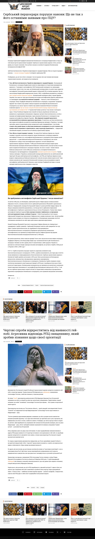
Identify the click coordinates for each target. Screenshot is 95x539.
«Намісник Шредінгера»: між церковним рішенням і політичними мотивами (80, 52)
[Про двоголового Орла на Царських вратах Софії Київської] (76, 34)
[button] (70, 1)
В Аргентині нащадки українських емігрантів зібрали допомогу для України (79, 70)
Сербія (36, 285)
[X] (84, 1)
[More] (61, 291)
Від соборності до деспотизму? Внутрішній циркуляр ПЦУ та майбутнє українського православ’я (79, 61)
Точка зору (19, 21)
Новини (74, 48)
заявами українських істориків (47, 152)
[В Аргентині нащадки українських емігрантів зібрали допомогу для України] (68, 70)
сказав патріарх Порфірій (22, 73)
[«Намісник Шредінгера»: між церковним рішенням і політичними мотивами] (68, 51)
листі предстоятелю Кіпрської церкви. (21, 95)
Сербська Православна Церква (46, 285)
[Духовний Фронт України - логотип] (20, 6)
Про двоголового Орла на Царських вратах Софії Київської (75, 43)
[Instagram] (81, 1)
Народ (74, 67)
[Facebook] (79, 1)
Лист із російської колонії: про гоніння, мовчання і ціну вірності (81, 317)
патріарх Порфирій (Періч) (27, 285)
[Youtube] (86, 1)
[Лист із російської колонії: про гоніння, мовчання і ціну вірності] (81, 307)
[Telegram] (83, 1)
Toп (65, 41)
